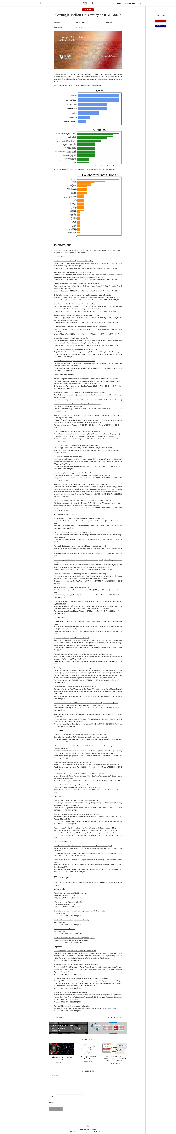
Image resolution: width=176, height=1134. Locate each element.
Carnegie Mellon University (97, 1132)
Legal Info (83, 1129)
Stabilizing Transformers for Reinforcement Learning (72, 668)
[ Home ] (119, 3)
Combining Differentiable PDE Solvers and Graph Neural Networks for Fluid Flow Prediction (88, 621)
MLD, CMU (79, 25)
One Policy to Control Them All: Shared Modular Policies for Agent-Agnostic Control (83, 703)
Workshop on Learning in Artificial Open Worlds (70, 992)
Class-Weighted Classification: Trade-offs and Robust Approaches (77, 304)
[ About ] (143, 3)
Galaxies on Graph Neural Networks (61, 1058)
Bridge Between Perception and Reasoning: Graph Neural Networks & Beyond (81, 911)
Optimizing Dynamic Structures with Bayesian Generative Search (76, 445)
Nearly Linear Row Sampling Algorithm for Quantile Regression (76, 800)
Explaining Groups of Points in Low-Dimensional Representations (76, 518)
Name (51, 1096)
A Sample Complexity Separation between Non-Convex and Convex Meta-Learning (83, 654)
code (71, 418)
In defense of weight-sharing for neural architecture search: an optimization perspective (109, 1028)
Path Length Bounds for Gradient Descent (88, 1058)
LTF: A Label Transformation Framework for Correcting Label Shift (77, 431)
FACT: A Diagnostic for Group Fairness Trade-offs (71, 587)
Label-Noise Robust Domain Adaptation (68, 457)
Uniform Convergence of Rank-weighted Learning (71, 338)
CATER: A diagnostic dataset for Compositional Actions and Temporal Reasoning (66, 1028)
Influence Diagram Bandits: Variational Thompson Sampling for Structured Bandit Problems (86, 379)
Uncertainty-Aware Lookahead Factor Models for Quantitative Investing (79, 773)
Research (161, 21)
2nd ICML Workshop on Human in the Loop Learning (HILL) (74, 938)
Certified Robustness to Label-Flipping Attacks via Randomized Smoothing (80, 574)
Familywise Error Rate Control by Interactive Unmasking (73, 261)
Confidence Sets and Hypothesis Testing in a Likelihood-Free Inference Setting (81, 846)
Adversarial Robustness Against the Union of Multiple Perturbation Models (80, 546)
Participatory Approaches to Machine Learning (70, 893)
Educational (161, 26)
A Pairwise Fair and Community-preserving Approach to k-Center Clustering (80, 484)
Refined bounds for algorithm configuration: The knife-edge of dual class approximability (85, 828)
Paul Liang (56, 25)
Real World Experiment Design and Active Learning (71, 920)
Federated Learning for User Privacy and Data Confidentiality (75, 951)
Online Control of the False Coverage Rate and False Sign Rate (75, 349)
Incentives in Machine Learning (64, 929)
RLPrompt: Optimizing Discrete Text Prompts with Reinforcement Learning (114, 1058)
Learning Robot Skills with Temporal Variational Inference (74, 785)
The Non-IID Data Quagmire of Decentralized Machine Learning (76, 814)
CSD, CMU (79, 27)
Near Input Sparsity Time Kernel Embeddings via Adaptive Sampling (77, 404)
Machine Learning (81, 1132)
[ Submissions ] (130, 3)
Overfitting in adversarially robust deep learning (70, 532)
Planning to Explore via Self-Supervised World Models (72, 686)
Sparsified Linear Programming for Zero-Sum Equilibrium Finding (76, 315)
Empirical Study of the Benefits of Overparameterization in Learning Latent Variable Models (88, 860)
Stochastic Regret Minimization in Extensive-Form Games (74, 272)
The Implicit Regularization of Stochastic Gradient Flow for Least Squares (79, 392)
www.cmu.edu (91, 1129)
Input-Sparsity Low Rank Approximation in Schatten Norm (74, 473)
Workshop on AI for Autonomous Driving (68, 902)
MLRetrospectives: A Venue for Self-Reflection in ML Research (76, 964)
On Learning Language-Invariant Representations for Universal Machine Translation (83, 295)
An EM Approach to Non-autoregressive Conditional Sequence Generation (80, 734)
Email (51, 1102)
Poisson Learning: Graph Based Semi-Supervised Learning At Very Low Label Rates (82, 500)
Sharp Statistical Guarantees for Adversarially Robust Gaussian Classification (80, 327)
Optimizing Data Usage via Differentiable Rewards (71, 638)
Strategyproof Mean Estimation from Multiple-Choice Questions (76, 283)
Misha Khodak (58, 27)
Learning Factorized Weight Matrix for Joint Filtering (72, 762)
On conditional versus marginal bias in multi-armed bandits (74, 361)
